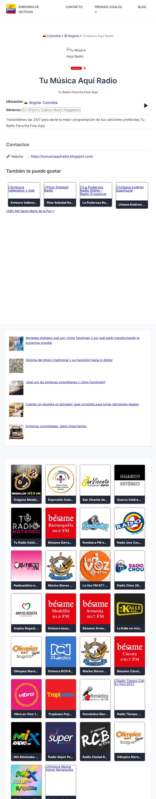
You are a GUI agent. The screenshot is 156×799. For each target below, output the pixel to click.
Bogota (73, 36)
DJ (24, 110)
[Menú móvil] (149, 9)
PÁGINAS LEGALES (108, 7)
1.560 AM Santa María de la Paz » (30, 211)
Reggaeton (72, 110)
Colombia (54, 36)
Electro (34, 110)
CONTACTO (74, 7)
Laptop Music (52, 110)
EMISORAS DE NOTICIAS (29, 9)
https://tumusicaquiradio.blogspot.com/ (62, 156)
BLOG (142, 7)
